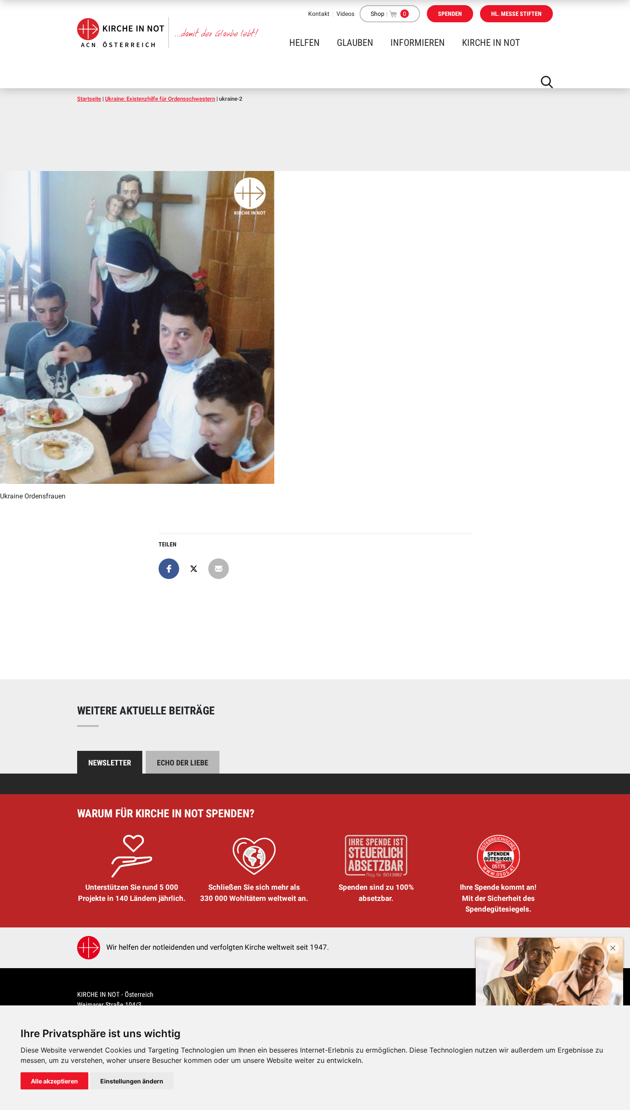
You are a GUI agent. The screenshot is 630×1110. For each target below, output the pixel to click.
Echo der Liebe (182, 762)
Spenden (450, 13)
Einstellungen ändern (131, 1081)
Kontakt (319, 13)
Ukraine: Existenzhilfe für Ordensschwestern (160, 99)
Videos (345, 13)
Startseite (89, 99)
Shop (377, 13)
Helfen (304, 42)
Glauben (355, 42)
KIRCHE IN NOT (491, 42)
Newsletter (109, 762)
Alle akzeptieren (54, 1081)
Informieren (417, 42)
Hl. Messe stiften (516, 13)
